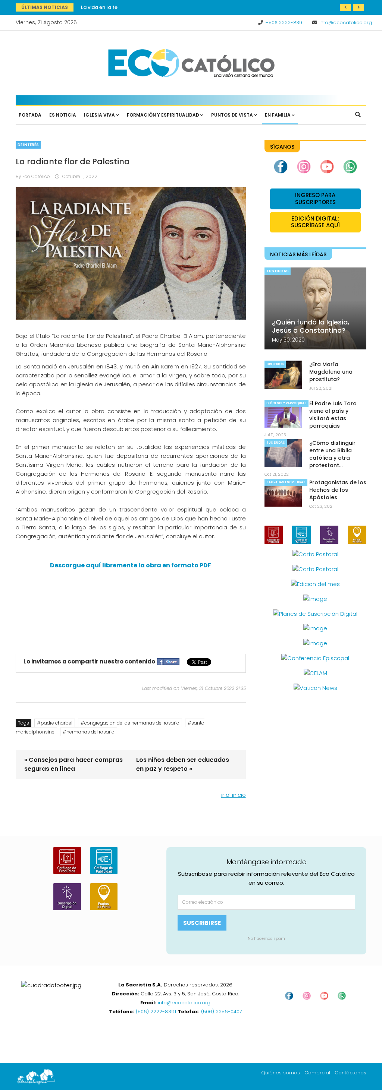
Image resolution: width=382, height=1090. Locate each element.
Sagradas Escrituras (286, 482)
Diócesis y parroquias (286, 403)
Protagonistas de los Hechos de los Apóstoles (337, 490)
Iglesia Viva (99, 115)
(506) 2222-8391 (156, 1011)
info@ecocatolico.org (345, 22)
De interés (28, 145)
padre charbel (56, 723)
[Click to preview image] (131, 253)
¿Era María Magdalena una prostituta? (331, 372)
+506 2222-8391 (284, 22)
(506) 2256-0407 (221, 1011)
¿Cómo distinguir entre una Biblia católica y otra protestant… (332, 454)
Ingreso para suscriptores (315, 198)
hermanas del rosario (90, 732)
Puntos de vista (232, 115)
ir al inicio (233, 795)
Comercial (317, 1072)
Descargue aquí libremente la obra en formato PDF (130, 565)
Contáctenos (350, 1072)
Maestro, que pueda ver (110, 7)
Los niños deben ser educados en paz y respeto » (182, 764)
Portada (30, 115)
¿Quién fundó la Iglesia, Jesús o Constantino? (310, 326)
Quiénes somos (280, 1072)
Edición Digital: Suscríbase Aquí (315, 222)
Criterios (275, 364)
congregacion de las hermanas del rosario (131, 723)
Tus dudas (277, 271)
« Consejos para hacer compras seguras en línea (73, 764)
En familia (278, 115)
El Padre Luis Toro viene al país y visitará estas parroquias (333, 415)
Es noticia (62, 115)
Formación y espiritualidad (163, 115)
